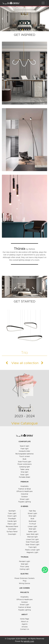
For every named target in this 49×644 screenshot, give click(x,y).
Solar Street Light (32, 544)
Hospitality (24, 486)
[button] (2, 18)
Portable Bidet (24, 477)
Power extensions (25, 464)
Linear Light (32, 526)
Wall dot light (32, 537)
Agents (24, 624)
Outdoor (24, 497)
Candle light (12, 521)
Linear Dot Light (32, 539)
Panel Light (12, 524)
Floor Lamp (24, 566)
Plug (24, 581)
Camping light (24, 467)
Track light (32, 547)
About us (24, 621)
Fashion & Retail (24, 489)
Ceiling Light (24, 569)
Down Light (12, 516)
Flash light (25, 449)
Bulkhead (32, 521)
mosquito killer (24, 451)
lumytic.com (29, 641)
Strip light (24, 472)
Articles (25, 627)
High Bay (32, 511)
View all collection (24, 363)
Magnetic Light (32, 552)
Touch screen (24, 456)
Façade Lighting (24, 502)
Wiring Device (24, 583)
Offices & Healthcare (24, 491)
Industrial (24, 494)
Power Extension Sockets (24, 578)
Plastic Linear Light (32, 550)
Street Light (24, 499)
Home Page (24, 619)
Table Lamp (24, 469)
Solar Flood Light (24, 462)
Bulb (24, 459)
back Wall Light (32, 534)
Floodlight (12, 518)
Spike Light (32, 531)
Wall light (32, 529)
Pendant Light (24, 561)
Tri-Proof (32, 524)
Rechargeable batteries (24, 454)
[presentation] (23, 363)
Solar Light (24, 475)
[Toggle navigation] (43, 2)
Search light (24, 446)
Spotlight (12, 511)
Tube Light (12, 513)
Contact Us (24, 629)
